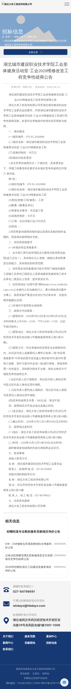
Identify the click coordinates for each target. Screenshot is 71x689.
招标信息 (12, 31)
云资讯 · (36, 673)
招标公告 (18, 36)
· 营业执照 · (25, 673)
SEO (38, 683)
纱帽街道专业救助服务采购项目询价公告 (33, 531)
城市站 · (46, 673)
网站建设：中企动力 (16, 683)
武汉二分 (31, 683)
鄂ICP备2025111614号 (53, 683)
